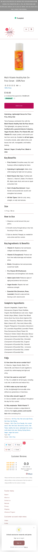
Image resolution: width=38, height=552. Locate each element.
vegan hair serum (13, 432)
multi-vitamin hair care (10, 430)
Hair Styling (13, 421)
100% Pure (7, 88)
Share (18, 445)
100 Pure (13, 419)
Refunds (6, 503)
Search (6, 494)
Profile (6, 523)
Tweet (9, 445)
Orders (6, 520)
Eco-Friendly (20, 423)
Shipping (6, 509)
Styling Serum (26, 430)
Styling (20, 430)
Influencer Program (9, 512)
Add (9, 449)
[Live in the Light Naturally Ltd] (9, 32)
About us (6, 497)
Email (17, 449)
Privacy (6, 506)
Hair (18, 419)
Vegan (6, 432)
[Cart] (31, 29)
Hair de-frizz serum (23, 425)
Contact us (7, 500)
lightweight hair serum (26, 428)
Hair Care (7, 421)
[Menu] (26, 29)
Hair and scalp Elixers (26, 419)
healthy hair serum (14, 428)
